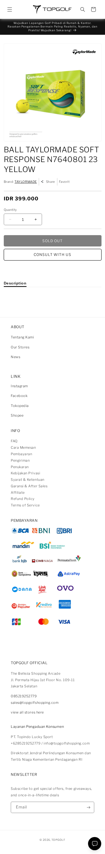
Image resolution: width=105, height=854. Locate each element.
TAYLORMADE (26, 182)
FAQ (14, 441)
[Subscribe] (88, 807)
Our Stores (20, 347)
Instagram (19, 386)
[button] (9, 9)
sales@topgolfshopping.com (35, 703)
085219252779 (24, 696)
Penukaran (20, 467)
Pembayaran (21, 454)
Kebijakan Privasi (25, 473)
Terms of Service (25, 505)
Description (15, 283)
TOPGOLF (58, 839)
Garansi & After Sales (29, 486)
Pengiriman (20, 460)
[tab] (15, 283)
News (15, 357)
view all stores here (27, 712)
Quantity (10, 210)
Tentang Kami (22, 337)
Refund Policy (23, 499)
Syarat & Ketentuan (27, 480)
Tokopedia (20, 406)
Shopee (17, 415)
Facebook (19, 396)
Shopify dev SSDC (58, 844)
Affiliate (18, 493)
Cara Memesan (23, 447)
